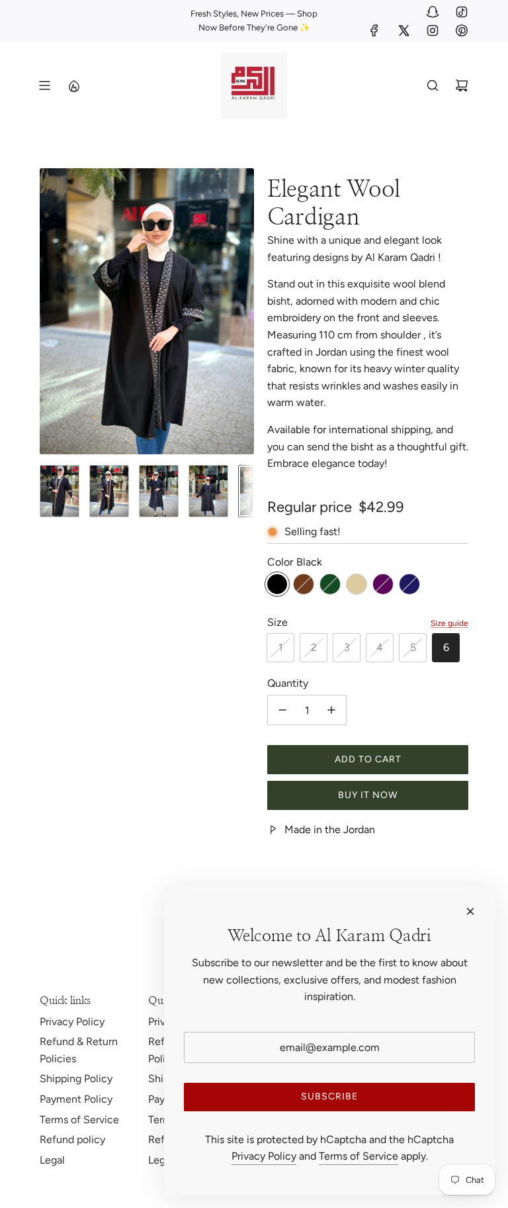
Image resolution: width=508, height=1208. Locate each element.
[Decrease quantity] (282, 710)
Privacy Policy (264, 1156)
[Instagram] (432, 30)
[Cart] (461, 85)
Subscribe (329, 1096)
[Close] (470, 911)
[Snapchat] (432, 12)
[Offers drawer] (73, 85)
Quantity (287, 683)
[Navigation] (44, 85)
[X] (403, 30)
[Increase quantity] (331, 710)
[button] (50, 311)
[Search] (432, 85)
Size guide (449, 623)
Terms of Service (358, 1156)
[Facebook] (374, 30)
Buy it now (368, 795)
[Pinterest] (461, 30)
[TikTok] (461, 12)
